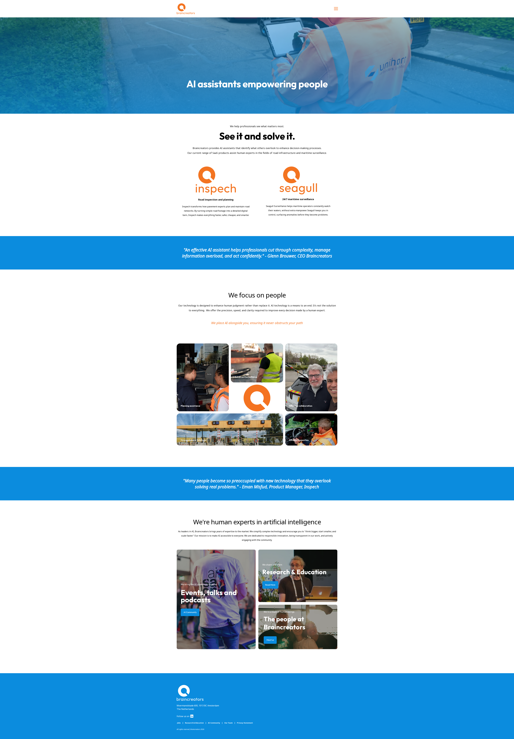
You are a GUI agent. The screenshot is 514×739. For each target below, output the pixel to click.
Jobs (179, 723)
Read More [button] (270, 584)
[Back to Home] (186, 8)
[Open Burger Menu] (336, 9)
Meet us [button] (270, 640)
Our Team (228, 723)
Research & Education (194, 723)
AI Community (214, 723)
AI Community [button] (190, 612)
